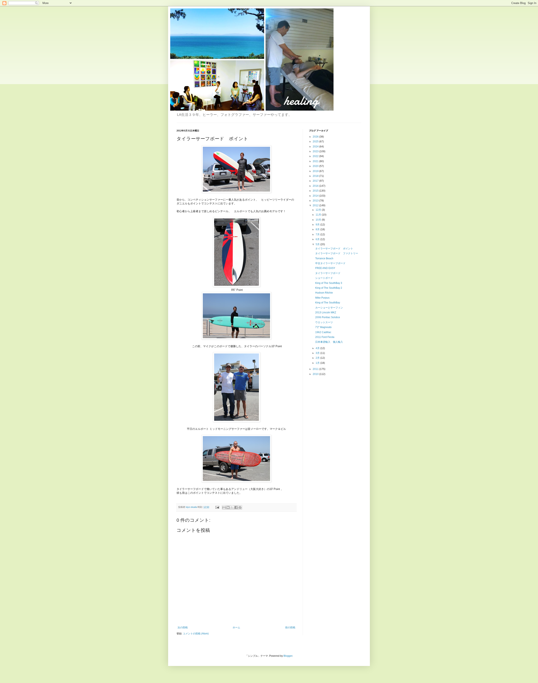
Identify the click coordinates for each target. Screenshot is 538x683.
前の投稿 (290, 627)
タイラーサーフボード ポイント (334, 248)
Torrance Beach (324, 258)
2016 (316, 185)
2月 (318, 357)
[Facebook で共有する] (236, 507)
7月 (318, 234)
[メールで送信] (224, 507)
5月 (318, 244)
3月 (318, 353)
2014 (316, 195)
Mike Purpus (322, 297)
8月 (318, 229)
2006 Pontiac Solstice (327, 317)
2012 (316, 205)
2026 (316, 136)
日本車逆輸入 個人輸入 (329, 341)
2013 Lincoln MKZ (325, 312)
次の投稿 (183, 627)
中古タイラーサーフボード (330, 263)
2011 (316, 369)
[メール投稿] (217, 507)
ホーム (236, 627)
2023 (316, 151)
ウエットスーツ (324, 322)
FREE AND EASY (325, 268)
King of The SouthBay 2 (328, 287)
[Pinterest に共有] (240, 507)
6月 (318, 239)
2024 (316, 146)
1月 (318, 362)
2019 (316, 171)
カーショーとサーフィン (329, 307)
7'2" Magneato (323, 327)
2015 (316, 190)
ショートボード (324, 278)
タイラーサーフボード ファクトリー (336, 253)
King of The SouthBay (327, 302)
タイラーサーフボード (327, 273)
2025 (316, 141)
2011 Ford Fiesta (324, 337)
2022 (316, 156)
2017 (316, 180)
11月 (319, 214)
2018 (316, 176)
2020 (316, 166)
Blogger (288, 655)
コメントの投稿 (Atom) (196, 633)
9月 (318, 224)
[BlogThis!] (228, 507)
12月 (319, 209)
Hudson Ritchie (324, 292)
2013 (316, 200)
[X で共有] (232, 507)
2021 (316, 161)
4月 (318, 348)
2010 (316, 374)
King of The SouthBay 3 (328, 283)
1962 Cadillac (323, 332)
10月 (319, 219)
